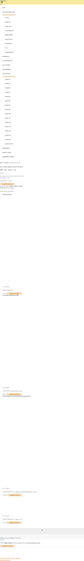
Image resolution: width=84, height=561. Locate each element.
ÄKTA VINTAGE (6, 65)
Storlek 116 (8, 122)
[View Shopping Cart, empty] (1, 3)
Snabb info (8, 22)
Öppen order (8, 26)
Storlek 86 (7, 100)
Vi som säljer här (9, 30)
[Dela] (12, 558)
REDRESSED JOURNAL (8, 156)
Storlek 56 (7, 79)
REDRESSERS (6, 148)
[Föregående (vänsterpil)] (2, 560)
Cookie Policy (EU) (8, 45)
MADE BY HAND (6, 152)
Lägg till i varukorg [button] (14, 293)
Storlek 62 (7, 83)
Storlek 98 (7, 109)
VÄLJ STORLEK (6, 73)
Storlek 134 (8, 135)
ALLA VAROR (3, 166)
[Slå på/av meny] (9, 14)
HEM (3, 7)
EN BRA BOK (5, 56)
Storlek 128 (8, 131)
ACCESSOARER (6, 69)
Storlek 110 (8, 118)
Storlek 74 (7, 92)
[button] (0, 160)
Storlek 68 (7, 88)
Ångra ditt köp (8, 39)
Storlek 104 (8, 113)
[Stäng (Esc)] (18, 558)
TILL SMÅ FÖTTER (7, 60)
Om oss (7, 17)
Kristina (12, 188)
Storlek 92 (7, 105)
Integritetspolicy (9, 52)
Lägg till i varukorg (7, 184)
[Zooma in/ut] (2, 558)
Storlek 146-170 (9, 143)
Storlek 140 (8, 139)
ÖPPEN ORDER (9, 35)
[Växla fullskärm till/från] (7, 558)
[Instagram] (42, 530)
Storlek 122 (8, 126)
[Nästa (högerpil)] (7, 560)
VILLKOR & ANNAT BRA (8, 12)
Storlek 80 (7, 96)
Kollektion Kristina (12, 166)
